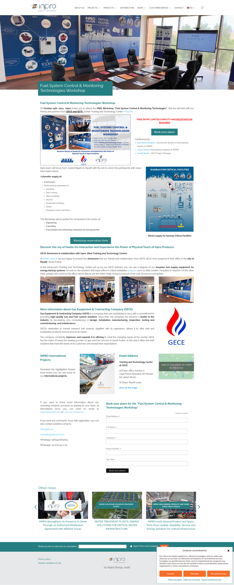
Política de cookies (175, 580)
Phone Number (113, 448)
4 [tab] (111, 540)
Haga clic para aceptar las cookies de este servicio (176, 366)
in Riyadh (128, 111)
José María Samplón (146, 143)
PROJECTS (92, 8)
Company (111, 438)
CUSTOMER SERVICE (158, 8)
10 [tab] (136, 540)
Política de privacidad (191, 580)
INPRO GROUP (50, 258)
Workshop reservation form (90, 240)
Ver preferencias (218, 574)
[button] (228, 550)
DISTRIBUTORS (127, 8)
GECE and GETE (74, 111)
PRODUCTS (108, 8)
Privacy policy (44, 559)
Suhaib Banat (143, 153)
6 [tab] (120, 540)
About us (79, 8)
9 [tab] (132, 540)
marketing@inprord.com (52, 434)
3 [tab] (107, 540)
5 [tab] (116, 540)
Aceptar (170, 574)
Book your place (164, 132)
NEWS (140, 8)
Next (198, 507)
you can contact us (74, 412)
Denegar (195, 574)
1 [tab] (99, 540)
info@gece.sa (46, 429)
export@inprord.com (50, 412)
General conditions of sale (49, 563)
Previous (36, 507)
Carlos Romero (143, 150)
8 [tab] (128, 540)
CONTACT (178, 8)
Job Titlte (111, 459)
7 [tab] (124, 540)
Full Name (111, 427)
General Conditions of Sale (211, 580)
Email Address (113, 416)
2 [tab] (103, 540)
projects (132, 270)
